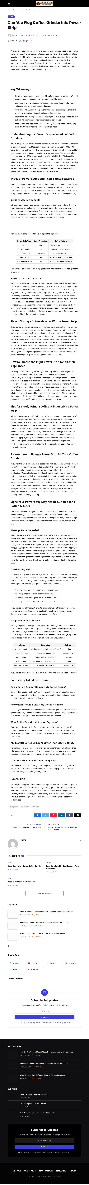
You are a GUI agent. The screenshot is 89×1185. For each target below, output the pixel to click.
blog (14, 10)
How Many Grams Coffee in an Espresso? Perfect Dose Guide (44, 922)
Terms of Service (46, 1171)
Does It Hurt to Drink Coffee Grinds (22, 882)
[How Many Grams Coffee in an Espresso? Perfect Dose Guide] (13, 925)
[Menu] (9, 3)
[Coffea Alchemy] (44, 3)
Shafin (16, 35)
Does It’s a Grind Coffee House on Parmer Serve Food (63, 867)
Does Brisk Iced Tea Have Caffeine (34, 1094)
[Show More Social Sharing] (31, 41)
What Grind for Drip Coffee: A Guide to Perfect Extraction (42, 933)
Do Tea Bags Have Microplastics (33, 1104)
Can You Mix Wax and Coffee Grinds (26, 827)
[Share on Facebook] (16, 41)
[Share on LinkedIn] (27, 41)
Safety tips (35, 807)
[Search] (80, 3)
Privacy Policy (58, 1023)
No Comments (42, 35)
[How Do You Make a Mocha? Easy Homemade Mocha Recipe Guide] (13, 914)
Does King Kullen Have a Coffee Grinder (24, 866)
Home (9, 10)
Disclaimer (61, 1171)
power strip (25, 807)
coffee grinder (13, 807)
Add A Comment (44, 893)
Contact (72, 1171)
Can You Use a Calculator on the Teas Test (37, 1113)
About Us (17, 1171)
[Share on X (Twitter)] (20, 41)
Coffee (11, 17)
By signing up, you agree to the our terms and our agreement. (45, 1023)
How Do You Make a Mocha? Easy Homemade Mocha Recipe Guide (46, 912)
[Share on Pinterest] (23, 41)
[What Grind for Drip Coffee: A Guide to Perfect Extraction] (13, 936)
